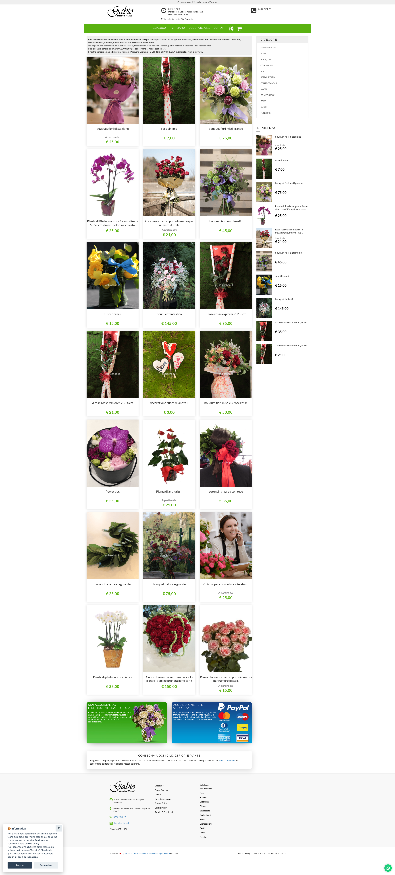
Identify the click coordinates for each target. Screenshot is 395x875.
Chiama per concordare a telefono (225, 584)
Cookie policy (161, 808)
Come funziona (161, 790)
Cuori (263, 107)
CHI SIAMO (178, 27)
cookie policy (32, 843)
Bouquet (265, 59)
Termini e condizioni (164, 812)
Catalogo (159, 27)
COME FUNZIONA (199, 27)
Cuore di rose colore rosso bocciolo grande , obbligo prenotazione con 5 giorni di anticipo (169, 680)
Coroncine (266, 65)
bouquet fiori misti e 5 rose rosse (225, 403)
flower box (113, 491)
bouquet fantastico (169, 314)
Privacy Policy (244, 853)
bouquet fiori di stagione (113, 128)
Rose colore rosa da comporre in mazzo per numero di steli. (226, 679)
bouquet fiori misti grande (226, 128)
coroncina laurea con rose (226, 491)
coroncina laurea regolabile (113, 584)
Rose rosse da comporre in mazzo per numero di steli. (169, 223)
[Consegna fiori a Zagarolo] (120, 11)
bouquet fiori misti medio (225, 221)
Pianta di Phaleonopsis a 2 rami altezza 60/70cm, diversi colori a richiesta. (112, 223)
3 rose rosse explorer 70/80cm (112, 403)
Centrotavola (268, 83)
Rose (263, 53)
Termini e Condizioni (276, 853)
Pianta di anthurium (169, 491)
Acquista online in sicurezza (188, 706)
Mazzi (263, 89)
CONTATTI (220, 27)
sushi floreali (112, 314)
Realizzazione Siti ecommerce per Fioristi (152, 853)
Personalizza (46, 865)
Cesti (263, 101)
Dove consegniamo (163, 799)
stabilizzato (267, 77)
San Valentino (268, 47)
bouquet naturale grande (169, 584)
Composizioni (268, 95)
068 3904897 (264, 9)
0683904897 (120, 817)
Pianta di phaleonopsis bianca (112, 677)
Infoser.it (128, 853)
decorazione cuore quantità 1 (169, 403)
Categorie (269, 39)
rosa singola (169, 128)
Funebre (265, 113)
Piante (264, 71)
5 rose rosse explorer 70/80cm (225, 314)
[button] (231, 28)
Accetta (20, 865)
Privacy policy (161, 803)
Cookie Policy (259, 853)
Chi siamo (159, 785)
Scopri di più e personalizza (23, 857)
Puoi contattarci (227, 760)
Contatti (158, 794)
